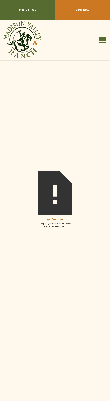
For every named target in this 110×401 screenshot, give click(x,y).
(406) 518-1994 (27, 10)
